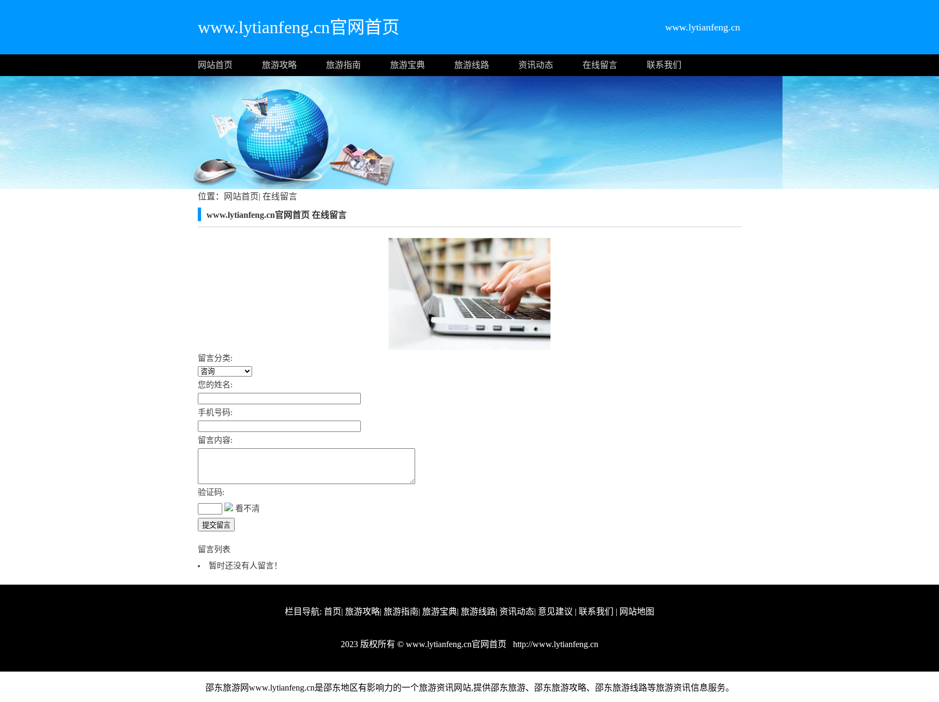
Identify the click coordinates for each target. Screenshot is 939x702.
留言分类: (215, 358)
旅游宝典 (407, 65)
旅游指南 (343, 65)
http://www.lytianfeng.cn (554, 644)
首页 (332, 611)
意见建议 (555, 611)
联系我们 (664, 65)
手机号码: (215, 412)
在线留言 (600, 65)
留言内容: (215, 440)
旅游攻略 (279, 65)
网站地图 (636, 611)
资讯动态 (535, 65)
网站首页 (215, 65)
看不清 (247, 508)
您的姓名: (215, 384)
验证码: (211, 492)
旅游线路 (471, 65)
